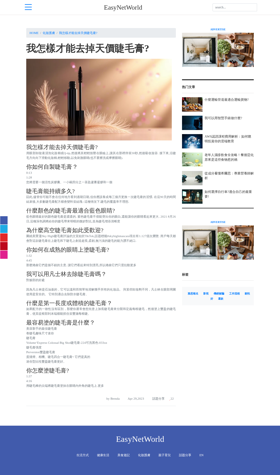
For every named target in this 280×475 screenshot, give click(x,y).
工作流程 (234, 293)
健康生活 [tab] (103, 455)
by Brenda (113, 398)
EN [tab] (201, 455)
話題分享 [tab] (185, 455)
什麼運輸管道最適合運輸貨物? (227, 99)
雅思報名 (193, 293)
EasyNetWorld (123, 7)
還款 (220, 298)
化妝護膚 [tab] (144, 455)
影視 (206, 293)
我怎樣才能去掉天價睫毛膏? (78, 33)
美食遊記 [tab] (123, 455)
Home (34, 33)
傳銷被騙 (219, 293)
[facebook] (4, 220)
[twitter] (4, 229)
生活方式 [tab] (82, 455)
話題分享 (158, 398)
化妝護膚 (49, 33)
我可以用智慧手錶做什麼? (223, 118)
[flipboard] (4, 237)
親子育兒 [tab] (164, 455)
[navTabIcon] (28, 7)
